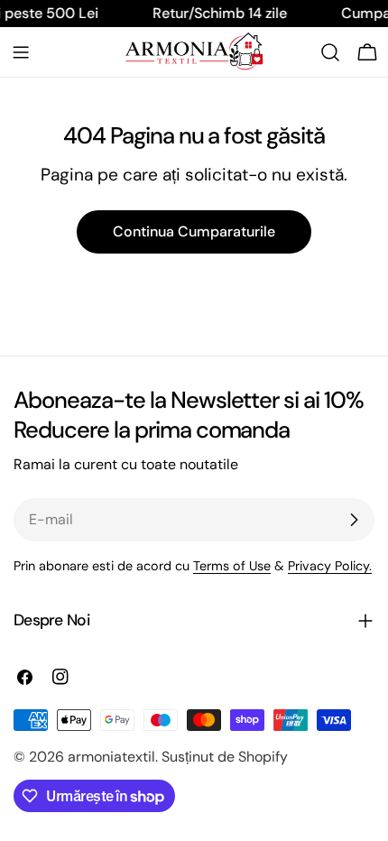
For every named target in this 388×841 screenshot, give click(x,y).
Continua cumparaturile (194, 231)
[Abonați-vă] (354, 520)
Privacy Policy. (330, 566)
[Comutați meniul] (21, 52)
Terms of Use (232, 566)
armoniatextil (111, 756)
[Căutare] (330, 52)
